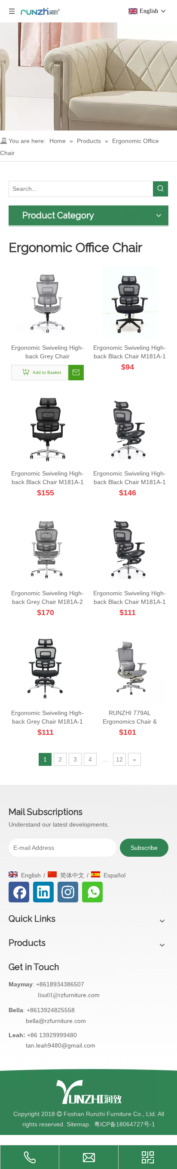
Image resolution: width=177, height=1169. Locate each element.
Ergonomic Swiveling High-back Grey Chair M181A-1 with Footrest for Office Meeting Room (47, 717)
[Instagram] (68, 892)
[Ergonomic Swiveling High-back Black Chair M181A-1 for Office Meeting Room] (47, 427)
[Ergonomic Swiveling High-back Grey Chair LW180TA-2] (47, 301)
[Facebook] (19, 892)
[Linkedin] (43, 892)
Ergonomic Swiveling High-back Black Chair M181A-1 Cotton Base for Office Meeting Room (129, 352)
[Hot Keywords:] (160, 188)
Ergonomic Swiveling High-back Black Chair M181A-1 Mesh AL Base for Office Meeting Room (129, 598)
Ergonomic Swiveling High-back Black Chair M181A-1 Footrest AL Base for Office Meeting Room (129, 478)
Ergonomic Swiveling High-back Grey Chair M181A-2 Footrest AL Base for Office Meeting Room (47, 598)
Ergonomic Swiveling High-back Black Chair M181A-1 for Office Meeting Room (47, 478)
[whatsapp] (92, 892)
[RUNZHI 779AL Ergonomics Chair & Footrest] (129, 667)
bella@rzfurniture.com (56, 1020)
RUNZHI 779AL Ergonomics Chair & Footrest (130, 717)
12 (119, 759)
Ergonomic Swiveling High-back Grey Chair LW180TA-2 (47, 352)
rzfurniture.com (79, 995)
